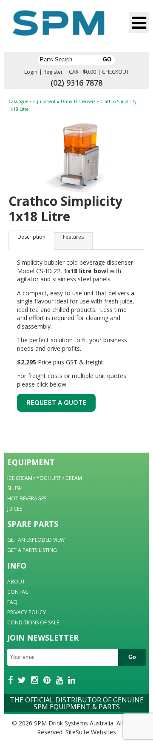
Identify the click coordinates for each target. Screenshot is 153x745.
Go (132, 657)
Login (30, 71)
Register (53, 71)
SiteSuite (77, 732)
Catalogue (18, 101)
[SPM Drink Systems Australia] (58, 27)
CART (75, 71)
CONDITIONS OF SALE (33, 622)
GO (107, 59)
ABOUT (16, 581)
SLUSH (15, 488)
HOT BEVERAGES (26, 498)
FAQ (12, 602)
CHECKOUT (115, 71)
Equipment (44, 101)
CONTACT (19, 591)
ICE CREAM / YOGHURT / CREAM (44, 478)
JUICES (14, 508)
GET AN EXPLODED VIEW (36, 539)
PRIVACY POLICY (26, 612)
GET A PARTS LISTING (32, 550)
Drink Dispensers (78, 101)
